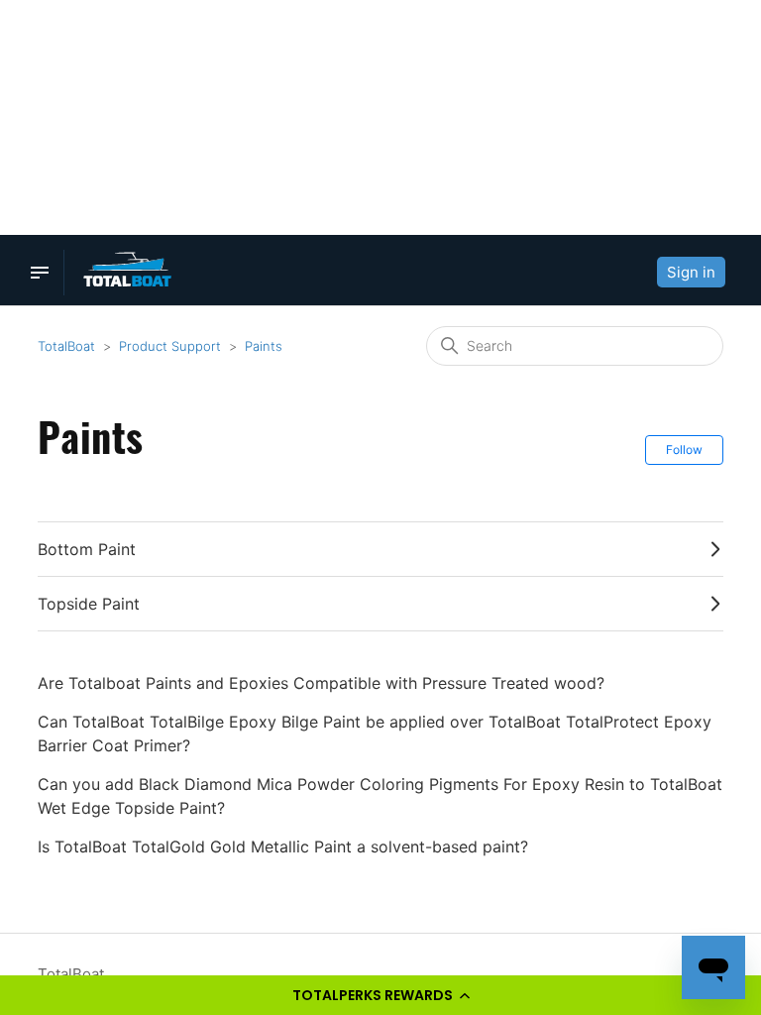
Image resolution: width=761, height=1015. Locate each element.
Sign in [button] (691, 272)
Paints (263, 346)
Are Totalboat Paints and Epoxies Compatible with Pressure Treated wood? (321, 683)
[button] (380, 995)
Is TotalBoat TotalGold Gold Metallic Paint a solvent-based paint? (283, 846)
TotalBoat (66, 346)
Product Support (170, 346)
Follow (684, 449)
